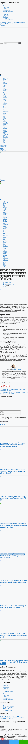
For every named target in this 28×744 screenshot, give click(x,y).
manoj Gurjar (16, 369)
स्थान (4, 79)
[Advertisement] (14, 59)
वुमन (4, 106)
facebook (4, 742)
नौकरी (4, 85)
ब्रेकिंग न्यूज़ (5, 78)
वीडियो (4, 107)
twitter (14, 742)
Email (1, 725)
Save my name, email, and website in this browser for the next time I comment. (13, 418)
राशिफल (5, 95)
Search (1, 43)
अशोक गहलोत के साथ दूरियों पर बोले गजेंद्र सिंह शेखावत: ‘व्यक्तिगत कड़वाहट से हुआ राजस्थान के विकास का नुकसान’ (13, 555)
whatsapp (23, 742)
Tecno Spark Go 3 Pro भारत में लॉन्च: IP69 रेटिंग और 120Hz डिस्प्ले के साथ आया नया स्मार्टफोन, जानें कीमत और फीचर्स (12, 444)
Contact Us (6, 7)
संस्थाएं (4, 105)
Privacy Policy (6, 10)
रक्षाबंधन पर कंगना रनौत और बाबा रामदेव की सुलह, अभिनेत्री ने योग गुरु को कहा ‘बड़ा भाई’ (13, 606)
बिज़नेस (4, 91)
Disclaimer (5, 8)
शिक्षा (4, 86)
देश (4, 81)
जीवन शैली (5, 89)
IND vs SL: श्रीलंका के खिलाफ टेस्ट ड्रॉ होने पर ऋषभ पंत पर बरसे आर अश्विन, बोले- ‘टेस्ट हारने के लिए (13, 498)
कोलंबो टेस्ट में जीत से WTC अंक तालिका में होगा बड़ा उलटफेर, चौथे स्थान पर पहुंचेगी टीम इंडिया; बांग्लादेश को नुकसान (14, 662)
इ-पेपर (4, 99)
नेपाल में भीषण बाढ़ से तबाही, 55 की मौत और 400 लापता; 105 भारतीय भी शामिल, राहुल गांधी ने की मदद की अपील (13, 635)
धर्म (3, 92)
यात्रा (4, 96)
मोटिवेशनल (5, 100)
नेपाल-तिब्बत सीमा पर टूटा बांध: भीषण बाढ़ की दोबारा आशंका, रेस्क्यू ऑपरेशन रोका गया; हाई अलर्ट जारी (13, 581)
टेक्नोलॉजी (5, 103)
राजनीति (5, 84)
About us (5, 6)
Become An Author (8, 11)
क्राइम (4, 88)
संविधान (5, 98)
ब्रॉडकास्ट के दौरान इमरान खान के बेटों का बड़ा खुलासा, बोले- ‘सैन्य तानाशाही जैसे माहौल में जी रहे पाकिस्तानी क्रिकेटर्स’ (13, 471)
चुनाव (4, 102)
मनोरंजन (5, 93)
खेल (4, 109)
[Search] (19, 43)
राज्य (4, 82)
